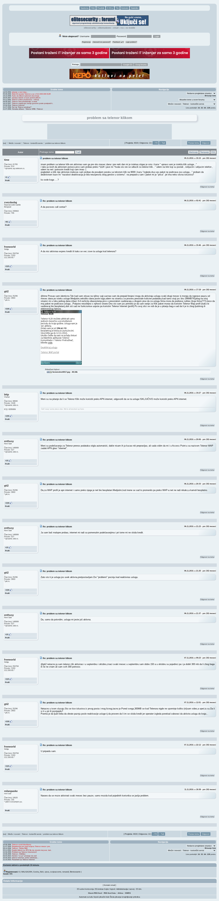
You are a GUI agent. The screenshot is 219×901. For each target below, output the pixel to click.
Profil (7, 180)
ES (129, 893)
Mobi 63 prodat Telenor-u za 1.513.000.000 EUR (31, 94)
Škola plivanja (115, 897)
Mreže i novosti (15, 143)
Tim (117, 8)
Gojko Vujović (109, 889)
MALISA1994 (26, 872)
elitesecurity (90, 28)
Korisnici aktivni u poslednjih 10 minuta (21, 865)
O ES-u (110, 8)
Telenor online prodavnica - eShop (25, 100)
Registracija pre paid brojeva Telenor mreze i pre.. (31, 846)
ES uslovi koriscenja (85, 889)
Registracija (86, 42)
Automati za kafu (86, 897)
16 (199, 108)
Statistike (134, 8)
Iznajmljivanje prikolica (131, 897)
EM (126, 893)
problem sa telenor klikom (55, 143)
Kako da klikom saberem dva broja (25, 96)
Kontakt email (109, 885)
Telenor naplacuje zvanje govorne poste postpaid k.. (32, 103)
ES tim (138, 889)
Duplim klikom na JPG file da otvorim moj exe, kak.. (32, 850)
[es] (4, 143)
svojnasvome (55, 872)
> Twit (162, 143)
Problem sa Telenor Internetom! (24, 852)
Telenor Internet (18, 105)
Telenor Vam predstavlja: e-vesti (24, 101)
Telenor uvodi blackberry (21, 844)
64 (205, 108)
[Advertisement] (109, 131)
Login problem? (131, 42)
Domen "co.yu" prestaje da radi (24, 856)
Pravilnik (100, 8)
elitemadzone (104, 28)
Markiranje (193, 152)
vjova (47, 872)
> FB (156, 143)
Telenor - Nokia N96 (20, 848)
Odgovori (205, 143)
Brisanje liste (210, 96)
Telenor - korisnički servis (33, 143)
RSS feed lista (110, 893)
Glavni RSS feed (95, 893)
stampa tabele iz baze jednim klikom (26, 98)
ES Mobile (130, 28)
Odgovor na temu (207, 187)
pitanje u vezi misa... (20, 92)
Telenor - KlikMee (18, 854)
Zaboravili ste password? (102, 42)
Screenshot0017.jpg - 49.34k (65, 372)
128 (208, 108)
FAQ (93, 8)
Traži (78, 152)
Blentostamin (75, 872)
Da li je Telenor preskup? (21, 107)
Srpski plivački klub (101, 897)
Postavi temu (193, 143)
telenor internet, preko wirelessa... (25, 858)
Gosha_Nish (38, 872)
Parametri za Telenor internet (23, 859)
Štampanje (204, 152)
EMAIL (115, 28)
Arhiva (120, 893)
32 (202, 108)
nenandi (65, 872)
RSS (122, 28)
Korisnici (124, 8)
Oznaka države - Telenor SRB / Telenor (27, 109)
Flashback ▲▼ (118, 42)
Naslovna (84, 8)
